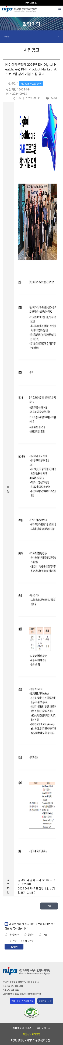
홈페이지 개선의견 (22, 1028)
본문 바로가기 (31, 2)
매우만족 (29, 940)
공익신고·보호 (45, 1001)
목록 (49, 906)
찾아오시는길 (43, 1028)
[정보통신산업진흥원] (19, 8)
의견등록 (14, 946)
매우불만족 (14, 934)
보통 (45, 934)
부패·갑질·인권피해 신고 (22, 1001)
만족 (14, 940)
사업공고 (7, 36)
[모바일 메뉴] (59, 9)
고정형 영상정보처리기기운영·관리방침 (30, 1040)
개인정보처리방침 (31, 1034)
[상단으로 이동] (57, 1041)
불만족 (31, 934)
